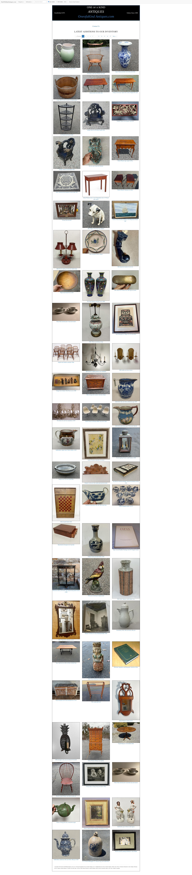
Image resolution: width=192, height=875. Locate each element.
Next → (114, 36)
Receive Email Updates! (74, 2)
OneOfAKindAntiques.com (8, 2)
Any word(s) (52, 1)
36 (107, 36)
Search (65, 1)
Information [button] (28, 2)
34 (101, 36)
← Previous (78, 36)
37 (110, 36)
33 (98, 36)
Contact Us (96, 26)
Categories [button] (20, 2)
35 (104, 36)
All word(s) (60, 1)
